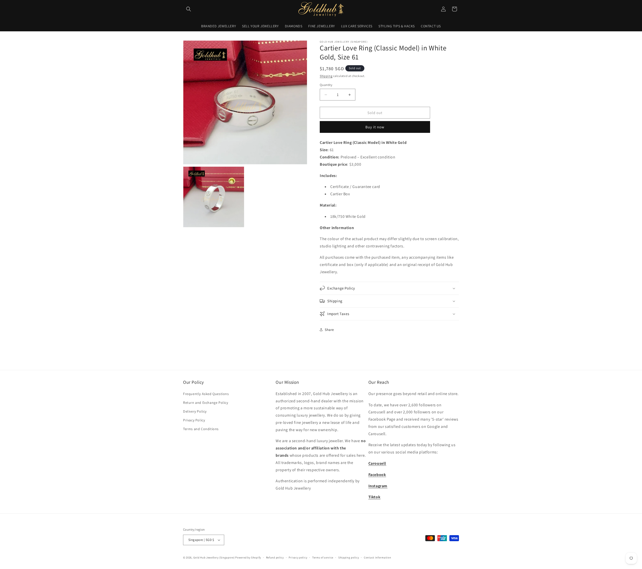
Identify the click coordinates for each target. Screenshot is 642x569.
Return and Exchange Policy (205, 402)
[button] (188, 9)
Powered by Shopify (248, 557)
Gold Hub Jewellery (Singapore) (214, 557)
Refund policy (275, 557)
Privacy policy (298, 557)
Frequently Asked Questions (206, 394)
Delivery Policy (195, 411)
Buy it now (374, 127)
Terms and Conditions (201, 429)
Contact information (377, 557)
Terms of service (322, 557)
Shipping (326, 76)
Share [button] (329, 329)
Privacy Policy (194, 420)
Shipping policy (348, 557)
